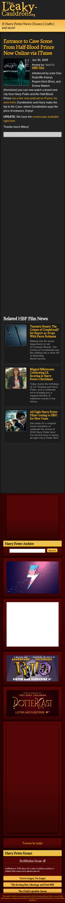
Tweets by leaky (32, 843)
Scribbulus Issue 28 (32, 861)
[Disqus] (32, 183)
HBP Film (38, 67)
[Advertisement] (33, 466)
